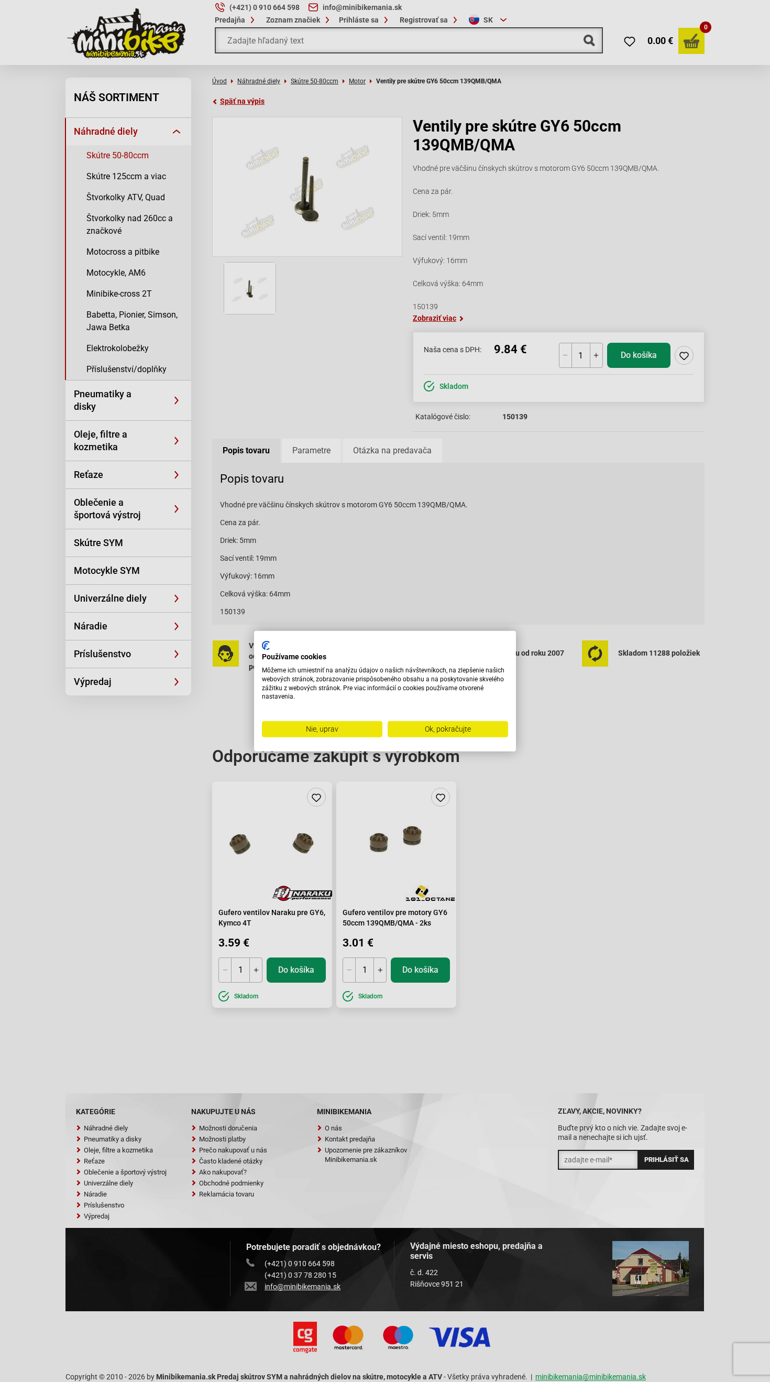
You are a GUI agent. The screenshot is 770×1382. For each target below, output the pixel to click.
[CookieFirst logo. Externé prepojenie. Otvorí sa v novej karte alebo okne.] (266, 645)
